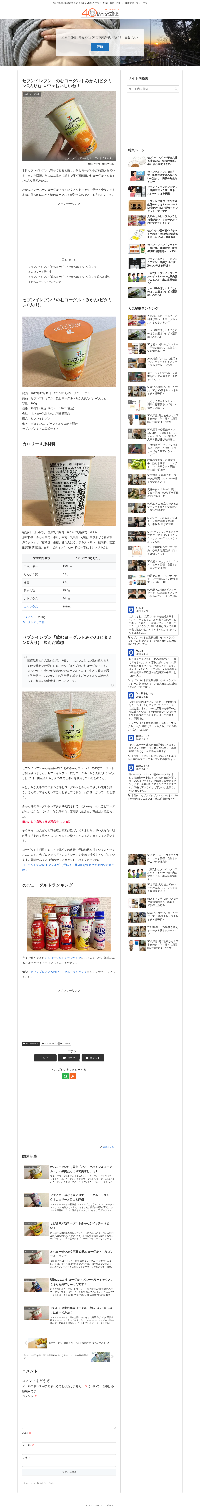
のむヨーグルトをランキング (63, 957)
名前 (26, 1433)
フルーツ (66, 1043)
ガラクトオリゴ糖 (33, 622)
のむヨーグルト (32, 1043)
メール (28, 1445)
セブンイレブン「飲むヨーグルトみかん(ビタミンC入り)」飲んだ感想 (70, 276)
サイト (26, 1457)
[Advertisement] (69, 228)
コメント (29, 1396)
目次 (64, 259)
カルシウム (31, 606)
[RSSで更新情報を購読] (73, 1076)
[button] (176, 89)
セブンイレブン (51, 1043)
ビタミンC (28, 617)
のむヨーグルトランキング (46, 281)
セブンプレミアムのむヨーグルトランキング (59, 971)
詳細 (100, 46)
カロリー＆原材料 (41, 271)
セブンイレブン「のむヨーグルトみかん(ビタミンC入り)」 (64, 266)
